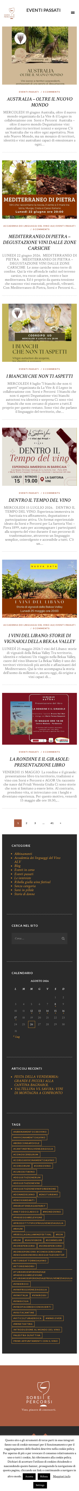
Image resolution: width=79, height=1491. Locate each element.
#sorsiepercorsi (50, 1246)
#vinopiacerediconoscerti (32, 1307)
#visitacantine (23, 1312)
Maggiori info (61, 1476)
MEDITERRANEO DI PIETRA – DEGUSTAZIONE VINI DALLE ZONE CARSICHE (39, 242)
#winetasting (23, 1324)
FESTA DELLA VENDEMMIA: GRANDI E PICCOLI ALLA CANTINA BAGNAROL (36, 1080)
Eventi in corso (24, 869)
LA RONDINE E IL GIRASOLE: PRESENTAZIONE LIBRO (39, 762)
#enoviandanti (24, 1200)
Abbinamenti (23, 853)
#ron (59, 1234)
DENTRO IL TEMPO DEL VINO (40, 500)
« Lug (16, 1037)
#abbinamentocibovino (30, 1131)
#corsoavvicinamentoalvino (33, 1160)
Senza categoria (25, 886)
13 (39, 1011)
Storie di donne (24, 894)
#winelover (54, 1318)
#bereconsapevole (26, 1143)
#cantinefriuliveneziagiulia (33, 1149)
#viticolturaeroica (27, 1318)
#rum (17, 1240)
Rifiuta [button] (44, 1476)
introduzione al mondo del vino (36, 1329)
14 (47, 1011)
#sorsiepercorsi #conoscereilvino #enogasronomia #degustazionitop (39, 1253)
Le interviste (22, 878)
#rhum (18, 1228)
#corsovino (42, 1166)
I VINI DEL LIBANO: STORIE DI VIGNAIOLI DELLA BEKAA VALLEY (39, 638)
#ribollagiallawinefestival (32, 1234)
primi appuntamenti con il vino (35, 1341)
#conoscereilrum (25, 1154)
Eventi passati (29, 92)
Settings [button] (40, 1485)
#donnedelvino (24, 1194)
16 (63, 1011)
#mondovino (52, 1211)
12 (31, 1011)
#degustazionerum (26, 1177)
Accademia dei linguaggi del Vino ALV (28, 226)
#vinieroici (21, 1284)
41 (53, 823)
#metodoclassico (26, 1211)
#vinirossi (39, 1295)
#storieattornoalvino (29, 1260)
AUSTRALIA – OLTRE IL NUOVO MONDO (39, 102)
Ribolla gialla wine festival (32, 882)
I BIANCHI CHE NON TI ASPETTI (39, 376)
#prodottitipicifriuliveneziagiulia (38, 1223)
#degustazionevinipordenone (34, 1188)
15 (55, 1011)
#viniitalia (20, 1295)
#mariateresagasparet (29, 1206)
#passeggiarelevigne (27, 1217)
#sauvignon (33, 1240)
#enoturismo (48, 1194)
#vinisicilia (21, 1301)
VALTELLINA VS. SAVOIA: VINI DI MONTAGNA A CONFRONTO (38, 1090)
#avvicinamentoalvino (29, 1137)
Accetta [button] (29, 1476)
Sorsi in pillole (23, 890)
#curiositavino (24, 1171)
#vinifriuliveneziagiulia (30, 1289)
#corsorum (21, 1166)
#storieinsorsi (24, 1266)
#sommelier (54, 1240)
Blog (17, 865)
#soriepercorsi (24, 1246)
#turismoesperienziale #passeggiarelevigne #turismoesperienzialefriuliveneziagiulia (42, 1275)
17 (15, 1018)
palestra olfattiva (26, 1335)
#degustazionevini (26, 1183)
